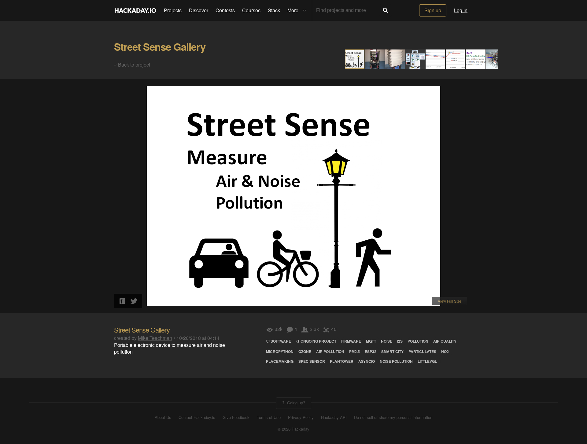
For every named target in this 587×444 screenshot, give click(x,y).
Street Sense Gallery (159, 46)
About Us (163, 417)
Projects (173, 10)
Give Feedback (236, 417)
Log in (460, 10)
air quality (444, 341)
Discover (198, 10)
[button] (375, 59)
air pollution (330, 351)
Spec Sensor (311, 361)
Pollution (418, 341)
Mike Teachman (155, 337)
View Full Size (449, 301)
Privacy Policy (301, 417)
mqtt (371, 341)
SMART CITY (392, 351)
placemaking (280, 361)
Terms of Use (269, 417)
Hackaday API (334, 417)
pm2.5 (354, 351)
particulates (422, 351)
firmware (351, 341)
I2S (400, 341)
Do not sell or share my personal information (393, 417)
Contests (225, 10)
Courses (251, 10)
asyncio (366, 361)
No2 (445, 351)
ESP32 (370, 351)
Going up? (295, 402)
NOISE (386, 341)
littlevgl (427, 361)
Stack (274, 10)
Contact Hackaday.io (197, 417)
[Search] (385, 10)
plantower (341, 361)
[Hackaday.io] (135, 10)
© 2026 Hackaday (293, 429)
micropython (280, 351)
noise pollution (396, 361)
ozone (304, 351)
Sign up (432, 10)
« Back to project (132, 64)
